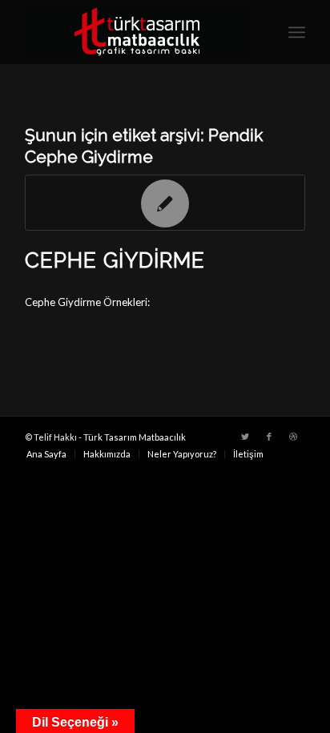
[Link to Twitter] (245, 437)
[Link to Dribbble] (293, 437)
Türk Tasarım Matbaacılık (134, 437)
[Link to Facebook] (269, 437)
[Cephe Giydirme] (165, 203)
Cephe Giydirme (115, 260)
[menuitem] (46, 454)
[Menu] (296, 32)
